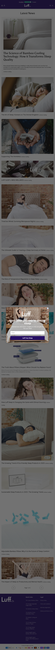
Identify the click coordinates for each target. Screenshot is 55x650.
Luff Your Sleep (27, 338)
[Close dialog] (47, 308)
